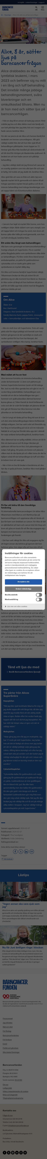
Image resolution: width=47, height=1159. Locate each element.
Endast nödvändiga (23, 589)
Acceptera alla (23, 582)
